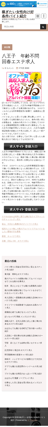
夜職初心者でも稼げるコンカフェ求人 (20, 312)
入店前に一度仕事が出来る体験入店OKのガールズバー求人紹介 (24, 337)
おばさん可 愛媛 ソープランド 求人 (19, 378)
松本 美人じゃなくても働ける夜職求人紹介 (23, 286)
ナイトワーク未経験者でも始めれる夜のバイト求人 (23, 306)
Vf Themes (32, 420)
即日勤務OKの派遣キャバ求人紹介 (19, 354)
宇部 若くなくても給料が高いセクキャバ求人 (23, 344)
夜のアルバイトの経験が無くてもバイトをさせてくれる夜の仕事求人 (23, 280)
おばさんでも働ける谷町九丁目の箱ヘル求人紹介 (23, 330)
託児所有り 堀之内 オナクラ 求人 (18, 350)
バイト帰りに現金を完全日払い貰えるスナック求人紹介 (23, 268)
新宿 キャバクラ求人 (11, 236)
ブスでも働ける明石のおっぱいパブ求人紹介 (23, 373)
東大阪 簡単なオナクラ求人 (17, 274)
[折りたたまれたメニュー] (37, 16)
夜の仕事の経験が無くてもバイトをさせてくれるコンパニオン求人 (23, 291)
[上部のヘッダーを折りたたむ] (43, 16)
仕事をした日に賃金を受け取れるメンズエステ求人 (23, 384)
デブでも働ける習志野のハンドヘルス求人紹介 (23, 368)
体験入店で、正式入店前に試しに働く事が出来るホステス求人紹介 (23, 322)
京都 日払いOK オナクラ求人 (15, 241)
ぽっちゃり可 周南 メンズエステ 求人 (20, 316)
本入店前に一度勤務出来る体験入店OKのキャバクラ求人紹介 (24, 299)
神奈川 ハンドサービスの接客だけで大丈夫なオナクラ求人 (23, 360)
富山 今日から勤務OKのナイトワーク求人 (20, 224)
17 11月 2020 (24, 68)
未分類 (7, 47)
